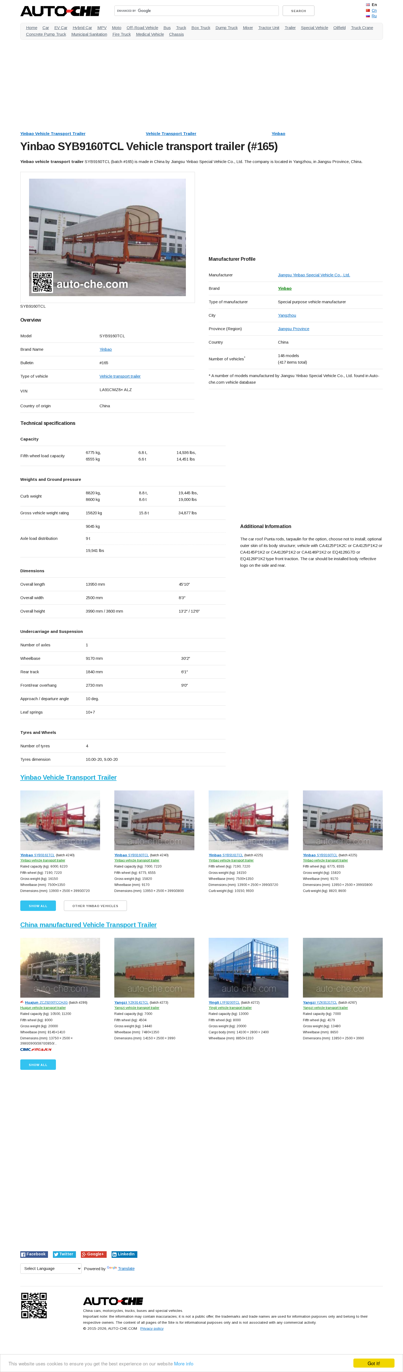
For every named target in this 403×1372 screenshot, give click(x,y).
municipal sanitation (89, 34)
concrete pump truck (46, 34)
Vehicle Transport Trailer (171, 133)
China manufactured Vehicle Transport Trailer (88, 924)
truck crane (362, 27)
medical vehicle (150, 34)
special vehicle (314, 27)
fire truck (121, 34)
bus (167, 27)
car (45, 27)
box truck (200, 27)
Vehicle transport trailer (120, 376)
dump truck (226, 27)
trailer (290, 27)
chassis (176, 34)
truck (181, 27)
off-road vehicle (142, 27)
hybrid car (82, 27)
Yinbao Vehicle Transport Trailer (53, 133)
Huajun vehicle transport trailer (43, 1008)
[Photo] (107, 237)
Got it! (374, 1363)
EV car (60, 27)
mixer (248, 27)
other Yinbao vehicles (95, 906)
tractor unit (268, 27)
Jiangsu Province (293, 328)
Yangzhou (287, 315)
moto (116, 27)
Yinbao (278, 133)
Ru (374, 16)
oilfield (339, 27)
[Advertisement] (184, 82)
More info (183, 1363)
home (31, 27)
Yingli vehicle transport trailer (230, 1008)
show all (38, 906)
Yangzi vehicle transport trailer (136, 1008)
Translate (126, 1268)
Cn (374, 10)
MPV (102, 27)
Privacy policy (152, 1328)
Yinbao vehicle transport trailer (42, 860)
